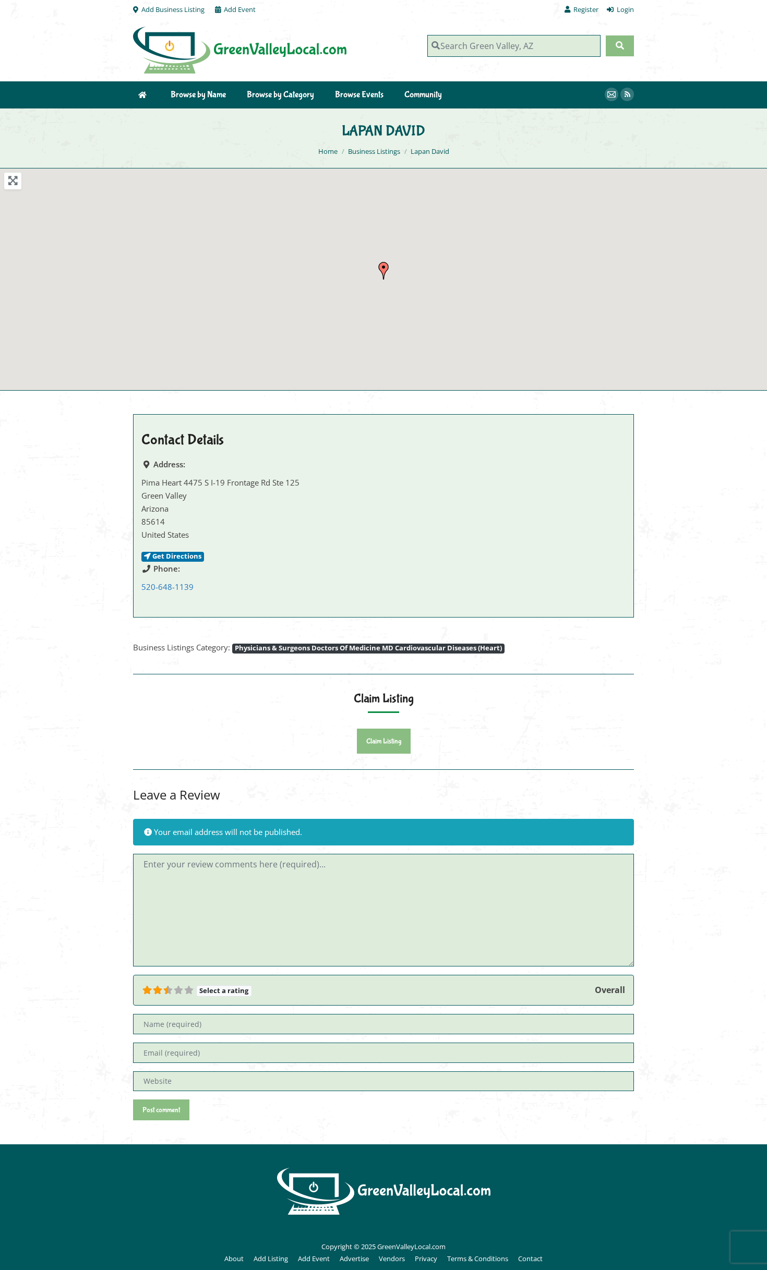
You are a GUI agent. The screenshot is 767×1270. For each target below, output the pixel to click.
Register (585, 9)
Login (625, 9)
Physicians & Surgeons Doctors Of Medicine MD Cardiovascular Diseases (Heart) (368, 648)
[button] (383, 271)
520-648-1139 (167, 587)
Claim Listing (383, 741)
